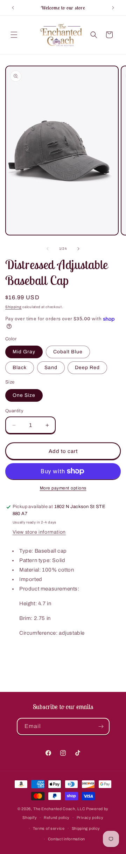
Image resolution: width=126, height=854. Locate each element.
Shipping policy (86, 828)
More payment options (63, 488)
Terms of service (49, 828)
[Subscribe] (101, 726)
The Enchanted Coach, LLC (59, 809)
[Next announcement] (113, 7)
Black (20, 367)
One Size (24, 395)
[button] (14, 34)
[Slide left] (47, 248)
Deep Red (87, 367)
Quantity (14, 410)
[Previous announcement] (13, 7)
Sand (50, 367)
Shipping (13, 307)
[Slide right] (78, 248)
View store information (39, 532)
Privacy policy (90, 817)
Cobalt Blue (68, 351)
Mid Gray (24, 351)
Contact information (66, 839)
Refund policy (57, 817)
